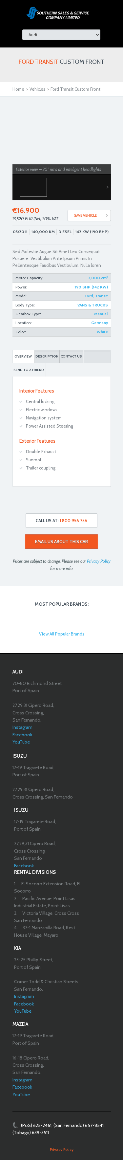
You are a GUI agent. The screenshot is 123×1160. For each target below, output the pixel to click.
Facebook (22, 735)
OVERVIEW (23, 356)
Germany (99, 322)
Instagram (22, 727)
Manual (101, 313)
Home (18, 89)
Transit (101, 295)
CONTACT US (71, 356)
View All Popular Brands (61, 633)
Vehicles (37, 89)
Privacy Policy (99, 561)
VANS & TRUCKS (92, 305)
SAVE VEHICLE (85, 215)
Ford (89, 295)
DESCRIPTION (46, 356)
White (102, 331)
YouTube (21, 742)
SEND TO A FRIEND (28, 370)
